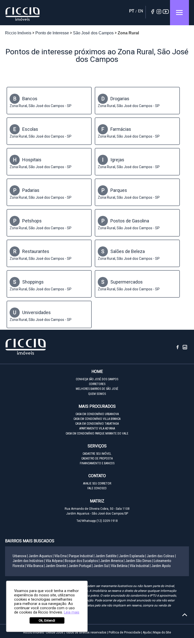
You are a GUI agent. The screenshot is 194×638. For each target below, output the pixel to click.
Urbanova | (20, 556)
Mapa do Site (162, 632)
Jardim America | (112, 561)
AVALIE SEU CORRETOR (97, 483)
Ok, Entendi (47, 620)
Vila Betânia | (120, 566)
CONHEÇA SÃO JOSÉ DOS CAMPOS (97, 379)
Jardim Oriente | (56, 566)
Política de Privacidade (124, 632)
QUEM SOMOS (97, 394)
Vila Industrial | (140, 566)
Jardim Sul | (101, 566)
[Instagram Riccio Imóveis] (185, 348)
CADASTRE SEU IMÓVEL (97, 453)
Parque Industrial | (81, 556)
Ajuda (147, 632)
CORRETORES (97, 384)
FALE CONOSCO (97, 488)
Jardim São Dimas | (139, 561)
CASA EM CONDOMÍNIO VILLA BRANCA (97, 419)
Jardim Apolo (161, 566)
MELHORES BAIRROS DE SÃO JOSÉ (97, 389)
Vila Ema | (61, 556)
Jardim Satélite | (106, 556)
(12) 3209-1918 (107, 521)
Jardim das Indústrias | (29, 561)
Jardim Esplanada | (132, 556)
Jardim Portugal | (80, 566)
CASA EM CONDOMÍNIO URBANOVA (97, 414)
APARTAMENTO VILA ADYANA (97, 428)
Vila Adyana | (55, 561)
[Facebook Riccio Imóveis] (179, 348)
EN (140, 11)
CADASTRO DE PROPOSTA (97, 458)
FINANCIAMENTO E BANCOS (97, 463)
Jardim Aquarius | (41, 556)
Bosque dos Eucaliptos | (82, 561)
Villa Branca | (36, 566)
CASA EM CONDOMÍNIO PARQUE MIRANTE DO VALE (97, 433)
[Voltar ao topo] (184, 614)
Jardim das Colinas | (161, 556)
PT (131, 11)
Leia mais (71, 612)
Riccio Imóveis (22, 14)
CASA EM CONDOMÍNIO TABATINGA (97, 423)
